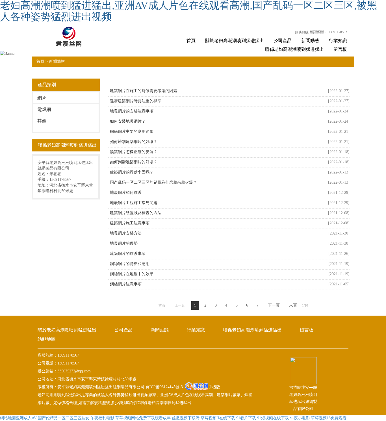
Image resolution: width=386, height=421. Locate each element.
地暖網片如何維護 (126, 192)
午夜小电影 (300, 418)
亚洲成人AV (26, 418)
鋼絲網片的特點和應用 (129, 264)
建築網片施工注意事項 (129, 223)
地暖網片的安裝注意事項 (131, 111)
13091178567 (337, 32)
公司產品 (283, 40)
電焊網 (44, 109)
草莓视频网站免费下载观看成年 (143, 418)
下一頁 (274, 305)
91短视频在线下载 (273, 418)
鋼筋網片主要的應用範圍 (131, 131)
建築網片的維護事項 (128, 253)
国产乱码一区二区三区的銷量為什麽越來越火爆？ (153, 182)
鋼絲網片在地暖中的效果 (131, 274)
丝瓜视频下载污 (185, 418)
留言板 (340, 49)
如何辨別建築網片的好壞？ (133, 142)
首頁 (191, 40)
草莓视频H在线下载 (218, 418)
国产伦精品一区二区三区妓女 (63, 418)
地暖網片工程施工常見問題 (133, 203)
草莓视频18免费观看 (328, 418)
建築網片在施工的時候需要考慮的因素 (143, 91)
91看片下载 (246, 418)
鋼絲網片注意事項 (126, 284)
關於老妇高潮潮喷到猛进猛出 (234, 40)
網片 (41, 98)
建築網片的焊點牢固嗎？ (131, 172)
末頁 (293, 305)
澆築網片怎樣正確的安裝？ (133, 152)
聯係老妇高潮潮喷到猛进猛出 (294, 49)
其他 (41, 120)
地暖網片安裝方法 (126, 233)
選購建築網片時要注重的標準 (135, 101)
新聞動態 (310, 40)
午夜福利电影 (102, 418)
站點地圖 (47, 339)
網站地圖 (8, 418)
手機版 (214, 387)
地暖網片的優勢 (124, 243)
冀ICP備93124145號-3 (163, 387)
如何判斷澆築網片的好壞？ (133, 162)
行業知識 (338, 40)
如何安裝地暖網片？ (128, 121)
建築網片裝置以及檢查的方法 (135, 213)
